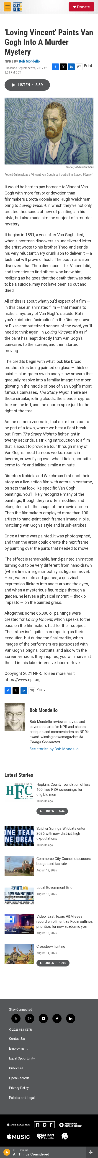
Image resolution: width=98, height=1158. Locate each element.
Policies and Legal (22, 1098)
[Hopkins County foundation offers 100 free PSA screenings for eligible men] (19, 792)
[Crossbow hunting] (19, 954)
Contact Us (17, 1038)
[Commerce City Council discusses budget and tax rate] (19, 866)
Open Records (19, 1078)
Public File (16, 1068)
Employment (18, 1048)
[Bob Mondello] (15, 717)
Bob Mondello (29, 61)
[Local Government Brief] (19, 895)
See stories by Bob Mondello (54, 748)
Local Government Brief (55, 887)
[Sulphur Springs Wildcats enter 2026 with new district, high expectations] (19, 836)
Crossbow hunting (50, 946)
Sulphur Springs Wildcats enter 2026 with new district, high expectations (60, 833)
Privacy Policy (19, 1088)
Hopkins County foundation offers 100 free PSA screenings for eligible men (63, 789)
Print (88, 65)
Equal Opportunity (22, 1058)
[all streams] (92, 1152)
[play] (7, 1152)
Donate (83, 7)
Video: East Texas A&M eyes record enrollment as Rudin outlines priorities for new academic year (64, 921)
